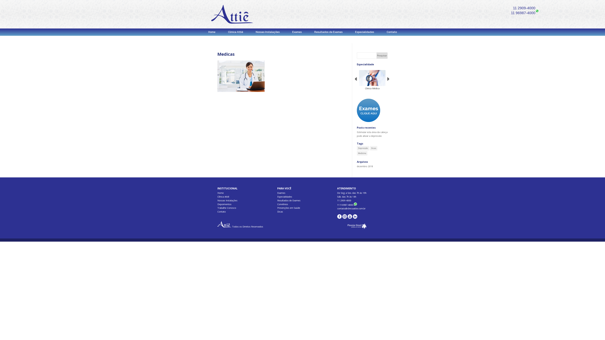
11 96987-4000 (523, 13)
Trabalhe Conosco (226, 207)
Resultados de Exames (328, 32)
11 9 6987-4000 (345, 204)
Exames (297, 32)
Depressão (363, 148)
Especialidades (364, 32)
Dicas (373, 148)
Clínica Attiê (235, 32)
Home (211, 32)
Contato (392, 32)
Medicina (362, 153)
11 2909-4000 (524, 8)
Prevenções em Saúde (288, 207)
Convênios (282, 204)
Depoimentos (224, 204)
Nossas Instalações (268, 32)
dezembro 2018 (365, 166)
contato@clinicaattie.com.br (351, 208)
